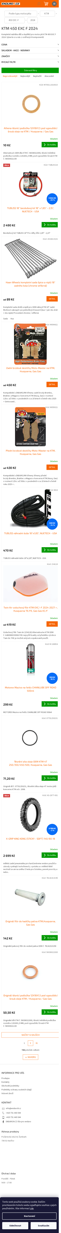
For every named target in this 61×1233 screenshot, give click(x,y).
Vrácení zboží (7, 1093)
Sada (5, 318)
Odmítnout (15, 1225)
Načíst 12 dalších (31, 1035)
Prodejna (5, 1078)
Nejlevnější (25, 76)
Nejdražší (37, 76)
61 (37, 1043)
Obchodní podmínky (10, 1085)
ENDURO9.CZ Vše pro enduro (18, 1121)
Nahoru (32, 1057)
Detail (52, 298)
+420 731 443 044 (13, 1112)
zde (32, 1208)
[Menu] (54, 4)
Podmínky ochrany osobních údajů (16, 1089)
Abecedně (49, 76)
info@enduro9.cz (13, 1108)
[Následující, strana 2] (30, 1043)
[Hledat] (39, 4)
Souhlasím (43, 1225)
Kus (12, 318)
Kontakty (5, 1082)
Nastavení (29, 1216)
